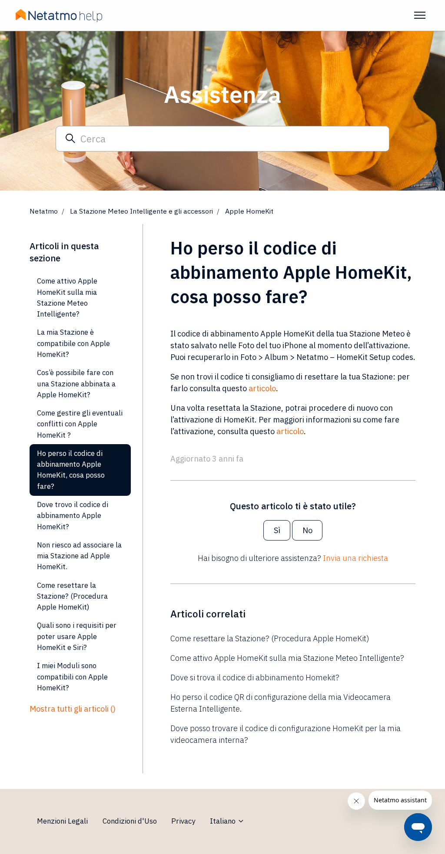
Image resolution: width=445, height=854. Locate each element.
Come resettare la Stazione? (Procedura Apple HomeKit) (269, 638)
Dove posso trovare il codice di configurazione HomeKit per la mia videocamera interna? (285, 734)
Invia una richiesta (355, 558)
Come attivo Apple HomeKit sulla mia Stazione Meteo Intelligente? (287, 658)
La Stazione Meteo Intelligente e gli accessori (141, 211)
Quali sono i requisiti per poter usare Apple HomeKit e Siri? (76, 636)
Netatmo (44, 211)
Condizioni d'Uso (130, 821)
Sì (277, 530)
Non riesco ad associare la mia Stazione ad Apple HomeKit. (79, 556)
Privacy (183, 821)
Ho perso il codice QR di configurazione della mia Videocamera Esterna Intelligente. (280, 703)
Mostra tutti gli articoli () (73, 709)
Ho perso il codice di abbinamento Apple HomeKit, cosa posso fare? (71, 469)
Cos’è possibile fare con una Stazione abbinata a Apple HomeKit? (76, 383)
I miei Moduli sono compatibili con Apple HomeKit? (72, 676)
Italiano (223, 821)
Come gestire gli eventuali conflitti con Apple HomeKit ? (80, 424)
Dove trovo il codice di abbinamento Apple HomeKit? (72, 515)
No (307, 530)
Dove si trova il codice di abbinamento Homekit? (254, 678)
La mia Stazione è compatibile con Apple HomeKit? (73, 343)
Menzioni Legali (62, 821)
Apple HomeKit (249, 211)
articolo (262, 388)
